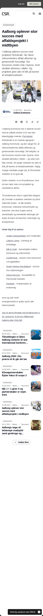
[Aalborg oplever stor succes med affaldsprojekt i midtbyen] (21, 408)
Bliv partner (34, 4)
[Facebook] (16, 121)
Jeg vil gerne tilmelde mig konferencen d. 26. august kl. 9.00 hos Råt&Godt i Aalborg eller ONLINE (21, 317)
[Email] (32, 121)
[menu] (40, 14)
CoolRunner (12, 258)
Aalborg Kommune (21, 113)
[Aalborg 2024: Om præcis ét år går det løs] (21, 355)
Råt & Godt (11, 249)
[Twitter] (26, 121)
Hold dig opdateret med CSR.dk (23, 612)
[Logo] (6, 13)
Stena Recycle (13, 275)
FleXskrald (27, 136)
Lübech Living (12, 241)
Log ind (21, 4)
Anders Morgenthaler (16, 236)
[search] (34, 14)
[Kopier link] (38, 122)
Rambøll (10, 284)
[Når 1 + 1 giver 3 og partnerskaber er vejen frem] (21, 388)
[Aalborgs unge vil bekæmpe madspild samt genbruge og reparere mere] (21, 427)
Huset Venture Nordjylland (18, 266)
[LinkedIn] (21, 121)
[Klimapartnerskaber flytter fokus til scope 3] (21, 371)
